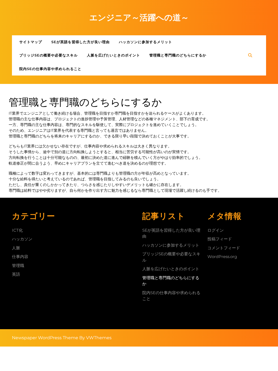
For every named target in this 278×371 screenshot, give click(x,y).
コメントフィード (223, 247)
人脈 (16, 247)
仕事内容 (20, 256)
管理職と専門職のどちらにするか (177, 55)
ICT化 (17, 230)
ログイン (215, 230)
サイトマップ (30, 42)
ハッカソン (22, 238)
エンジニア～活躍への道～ (139, 17)
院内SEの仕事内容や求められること (50, 69)
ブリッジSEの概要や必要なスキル (48, 55)
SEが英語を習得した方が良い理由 (80, 42)
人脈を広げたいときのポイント (113, 55)
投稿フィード (219, 238)
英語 (16, 274)
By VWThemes (95, 337)
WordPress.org (222, 256)
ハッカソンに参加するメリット (145, 42)
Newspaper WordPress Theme (45, 337)
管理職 (18, 265)
